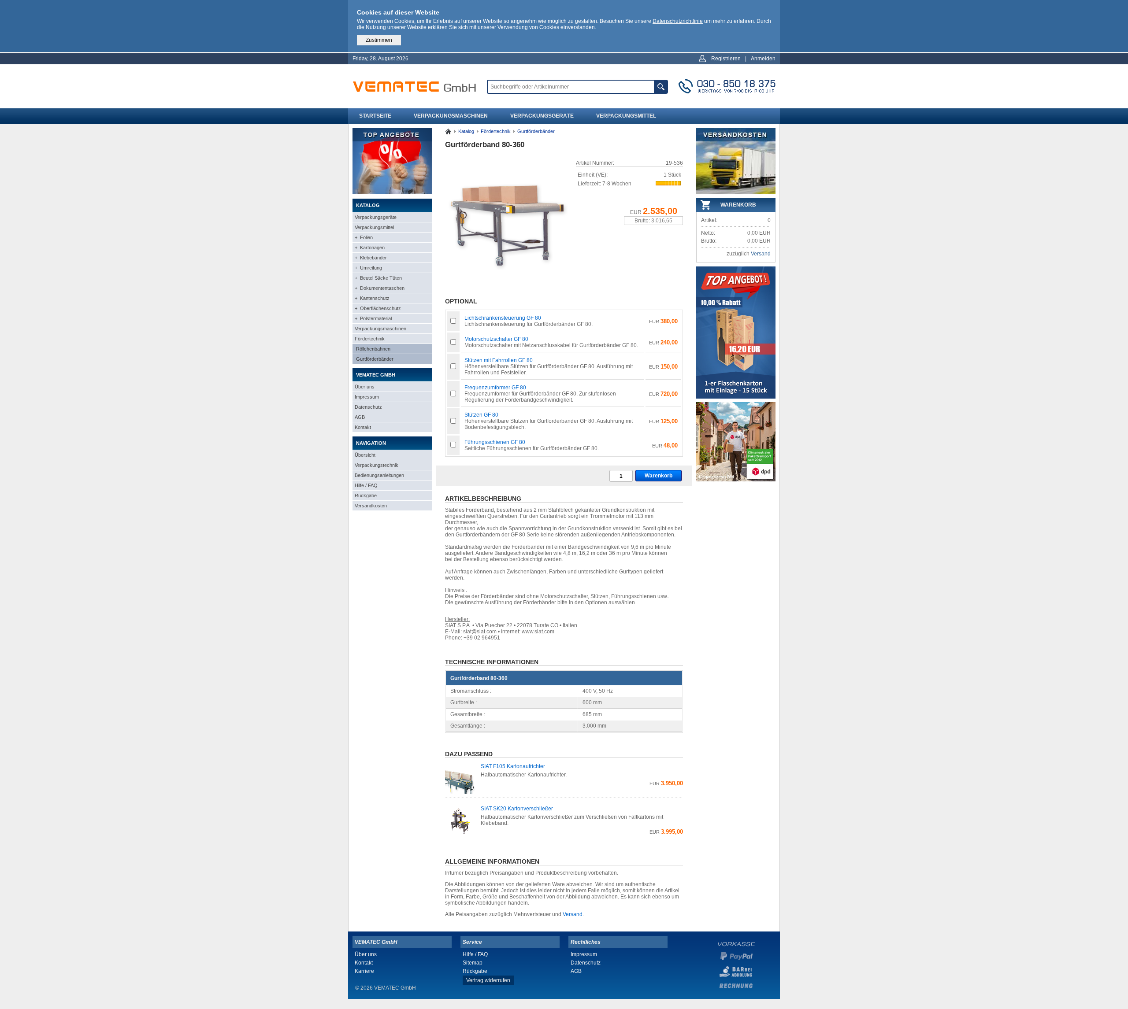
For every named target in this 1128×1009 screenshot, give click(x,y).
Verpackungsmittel (626, 116)
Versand (573, 914)
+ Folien (364, 237)
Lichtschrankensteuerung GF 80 (502, 318)
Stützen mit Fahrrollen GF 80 (498, 360)
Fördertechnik (370, 338)
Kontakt (363, 427)
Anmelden (763, 58)
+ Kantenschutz (372, 298)
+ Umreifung (368, 267)
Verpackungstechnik (376, 465)
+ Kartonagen (370, 247)
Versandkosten (371, 505)
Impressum (367, 396)
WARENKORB (738, 205)
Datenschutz (368, 407)
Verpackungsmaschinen (451, 116)
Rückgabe (366, 495)
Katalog (466, 131)
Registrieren (726, 58)
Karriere (364, 971)
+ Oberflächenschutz (378, 308)
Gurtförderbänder (374, 359)
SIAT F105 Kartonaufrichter (513, 766)
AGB (360, 417)
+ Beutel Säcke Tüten (378, 278)
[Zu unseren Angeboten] (392, 192)
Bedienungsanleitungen (379, 475)
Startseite (375, 116)
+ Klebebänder (371, 257)
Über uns (365, 386)
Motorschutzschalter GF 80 (496, 339)
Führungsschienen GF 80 (494, 442)
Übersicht (365, 455)
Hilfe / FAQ (366, 485)
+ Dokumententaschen (379, 288)
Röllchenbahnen (373, 348)
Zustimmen (379, 40)
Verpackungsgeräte (542, 116)
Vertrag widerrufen (488, 980)
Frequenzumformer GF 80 (495, 387)
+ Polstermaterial (373, 318)
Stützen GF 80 (481, 415)
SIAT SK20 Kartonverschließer (517, 809)
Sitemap (472, 963)
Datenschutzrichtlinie (678, 21)
